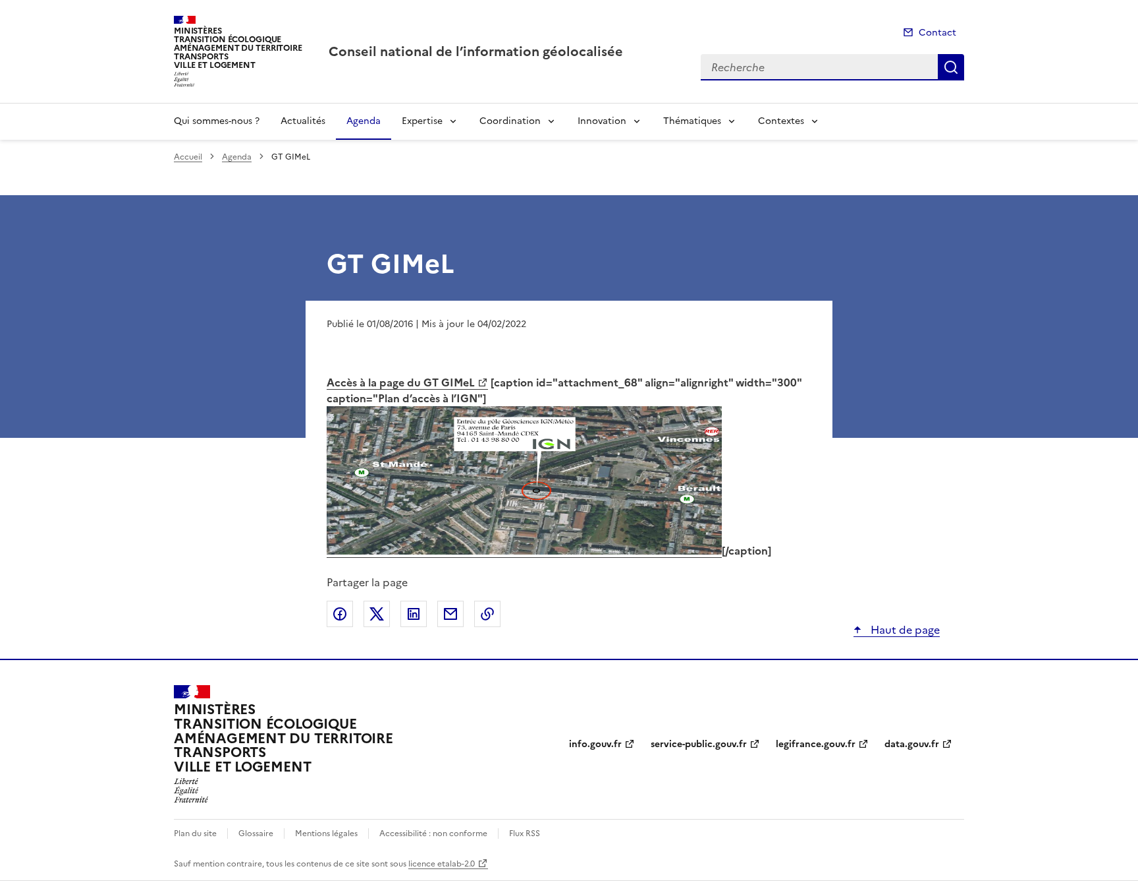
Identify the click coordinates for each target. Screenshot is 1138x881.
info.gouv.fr (595, 744)
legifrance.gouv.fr (815, 744)
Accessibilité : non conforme (433, 833)
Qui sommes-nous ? (216, 121)
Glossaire (255, 833)
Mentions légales (326, 833)
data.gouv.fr (911, 744)
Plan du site (195, 833)
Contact (937, 33)
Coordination (510, 121)
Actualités (303, 121)
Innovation (602, 121)
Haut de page (904, 630)
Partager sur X (377, 614)
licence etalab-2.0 (441, 864)
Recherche (951, 67)
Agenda (363, 121)
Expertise (422, 121)
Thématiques (692, 121)
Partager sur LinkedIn (413, 614)
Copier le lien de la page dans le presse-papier (487, 614)
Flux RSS (524, 833)
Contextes (781, 121)
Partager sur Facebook (340, 614)
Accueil (188, 157)
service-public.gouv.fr (699, 744)
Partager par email (450, 614)
